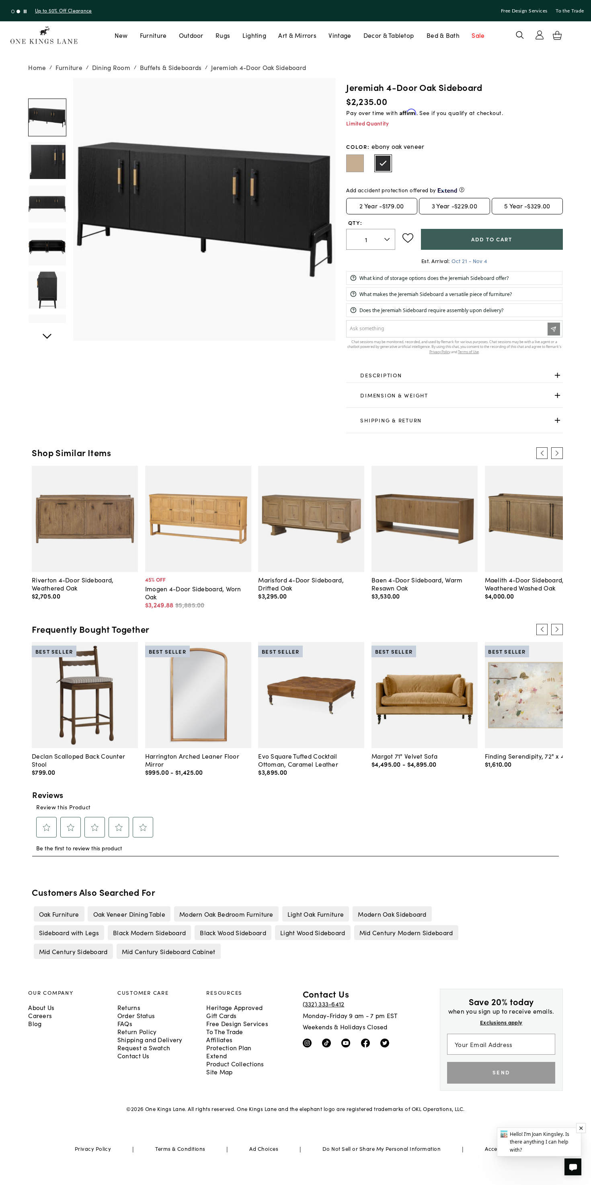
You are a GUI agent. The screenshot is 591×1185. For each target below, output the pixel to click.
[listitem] (59, 914)
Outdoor (191, 35)
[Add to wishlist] (407, 238)
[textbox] (370, 239)
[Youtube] (347, 1042)
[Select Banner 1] (18, 11)
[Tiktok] (328, 1042)
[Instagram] (309, 1042)
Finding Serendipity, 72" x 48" (528, 755)
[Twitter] (386, 1042)
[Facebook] (367, 1042)
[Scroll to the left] (542, 453)
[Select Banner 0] (13, 11)
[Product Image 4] (47, 290)
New (121, 35)
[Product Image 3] (47, 247)
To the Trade (570, 10)
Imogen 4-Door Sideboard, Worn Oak (193, 592)
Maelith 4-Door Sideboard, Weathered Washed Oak (524, 583)
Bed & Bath (443, 35)
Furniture (153, 35)
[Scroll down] (47, 87)
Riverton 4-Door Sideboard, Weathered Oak (72, 583)
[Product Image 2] (47, 204)
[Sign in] (539, 35)
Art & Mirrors (297, 35)
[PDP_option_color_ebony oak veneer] (383, 163)
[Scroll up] (47, 332)
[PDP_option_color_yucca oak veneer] (355, 163)
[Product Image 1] (47, 160)
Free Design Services (524, 10)
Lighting (254, 35)
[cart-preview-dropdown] (557, 35)
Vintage (339, 35)
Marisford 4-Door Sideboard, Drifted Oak (300, 583)
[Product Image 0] (47, 117)
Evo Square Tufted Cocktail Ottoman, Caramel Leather (298, 759)
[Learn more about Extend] (461, 189)
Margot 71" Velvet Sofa (404, 755)
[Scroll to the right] (556, 453)
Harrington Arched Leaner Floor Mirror (192, 759)
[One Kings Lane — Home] (44, 35)
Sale (478, 35)
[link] (454, 375)
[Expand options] (557, 375)
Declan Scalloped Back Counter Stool (78, 759)
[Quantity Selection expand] (388, 239)
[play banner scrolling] (25, 11)
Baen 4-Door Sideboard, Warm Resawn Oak (416, 583)
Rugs (222, 35)
